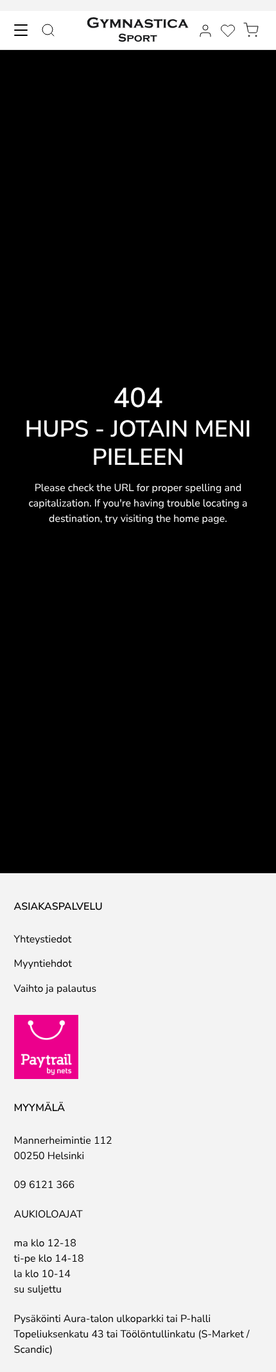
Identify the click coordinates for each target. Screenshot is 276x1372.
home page (199, 519)
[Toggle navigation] (20, 30)
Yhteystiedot (43, 939)
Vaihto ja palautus (55, 989)
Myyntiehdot (43, 964)
